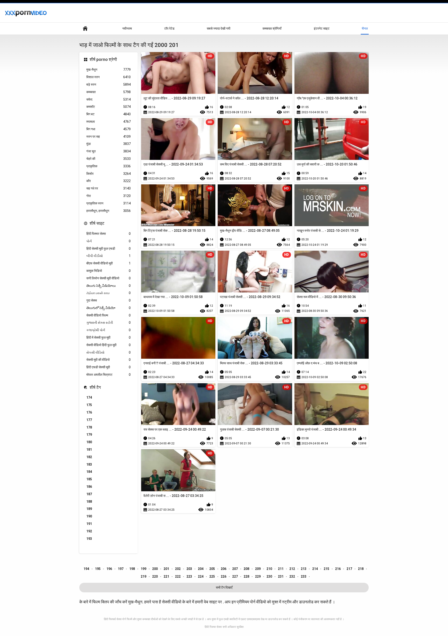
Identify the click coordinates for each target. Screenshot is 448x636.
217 (349, 569)
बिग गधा (108, 129)
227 (235, 576)
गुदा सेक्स (108, 300)
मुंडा (108, 144)
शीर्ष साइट (97, 223)
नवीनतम (127, 28)
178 (89, 427)
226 (223, 576)
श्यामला (108, 121)
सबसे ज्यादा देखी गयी (218, 28)
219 (143, 576)
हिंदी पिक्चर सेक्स (108, 233)
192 (89, 531)
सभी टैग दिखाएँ (224, 587)
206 (223, 569)
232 (292, 576)
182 (89, 457)
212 (292, 569)
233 (303, 576)
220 (155, 576)
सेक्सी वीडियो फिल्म (108, 315)
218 (361, 569)
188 (89, 501)
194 (86, 569)
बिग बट (108, 114)
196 (109, 569)
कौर (108, 181)
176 (89, 412)
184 (89, 472)
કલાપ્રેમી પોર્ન (108, 330)
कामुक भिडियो (108, 271)
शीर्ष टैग (95, 387)
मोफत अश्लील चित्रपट (108, 374)
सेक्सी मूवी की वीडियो (108, 360)
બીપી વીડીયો (108, 256)
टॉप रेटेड (169, 28)
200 (155, 569)
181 (89, 449)
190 (89, 516)
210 (269, 569)
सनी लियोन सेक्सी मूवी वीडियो (108, 278)
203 (189, 569)
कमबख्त (108, 92)
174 (89, 397)
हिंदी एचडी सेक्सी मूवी (108, 367)
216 (338, 569)
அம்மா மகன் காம (108, 293)
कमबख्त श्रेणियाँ (271, 28)
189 (89, 509)
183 (89, 464)
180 (89, 442)
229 (258, 576)
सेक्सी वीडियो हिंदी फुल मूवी (108, 345)
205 (212, 569)
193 (89, 539)
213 (303, 569)
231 (281, 576)
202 (178, 569)
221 (166, 576)
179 (89, 434)
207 (235, 569)
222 (178, 576)
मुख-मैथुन (108, 69)
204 (200, 569)
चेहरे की (108, 159)
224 (200, 576)
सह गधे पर (108, 188)
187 (89, 494)
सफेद (108, 99)
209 (258, 569)
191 (89, 524)
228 (246, 576)
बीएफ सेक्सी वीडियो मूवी (108, 263)
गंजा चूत (108, 151)
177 (89, 420)
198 (132, 569)
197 (120, 569)
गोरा (108, 196)
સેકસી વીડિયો (108, 352)
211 (281, 569)
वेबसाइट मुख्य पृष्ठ (85, 29)
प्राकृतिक (108, 166)
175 (89, 405)
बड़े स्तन (108, 84)
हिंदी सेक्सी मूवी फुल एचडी (108, 248)
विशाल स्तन (108, 77)
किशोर (108, 174)
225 (212, 576)
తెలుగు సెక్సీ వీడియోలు (108, 286)
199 (143, 569)
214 (315, 569)
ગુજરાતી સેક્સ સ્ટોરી (108, 322)
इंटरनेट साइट (321, 28)
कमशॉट (108, 107)
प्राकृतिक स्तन (108, 203)
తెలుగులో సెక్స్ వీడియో (108, 308)
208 (246, 569)
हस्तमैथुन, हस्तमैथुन (108, 211)
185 (89, 479)
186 (89, 486)
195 (98, 569)
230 (269, 576)
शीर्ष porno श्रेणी (103, 59)
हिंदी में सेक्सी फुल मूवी (108, 337)
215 (326, 569)
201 (166, 569)
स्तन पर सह (108, 136)
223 (189, 576)
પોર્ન (108, 241)
